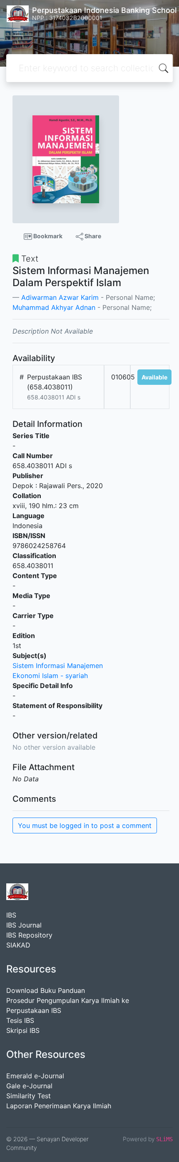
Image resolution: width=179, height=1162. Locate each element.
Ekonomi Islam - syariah (50, 675)
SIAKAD (18, 945)
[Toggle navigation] (18, 32)
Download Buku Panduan (45, 990)
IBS (11, 915)
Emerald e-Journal (35, 1076)
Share (92, 235)
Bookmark (47, 235)
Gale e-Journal (29, 1086)
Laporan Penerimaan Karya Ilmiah (58, 1106)
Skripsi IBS (23, 1030)
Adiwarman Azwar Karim (60, 297)
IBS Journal (24, 925)
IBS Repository (29, 935)
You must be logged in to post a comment (85, 825)
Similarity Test (28, 1096)
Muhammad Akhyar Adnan (53, 307)
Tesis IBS (20, 1020)
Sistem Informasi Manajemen (57, 665)
